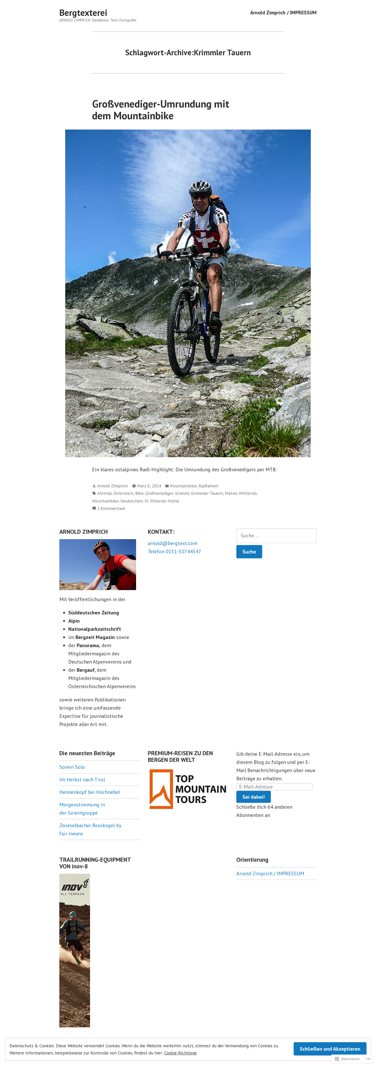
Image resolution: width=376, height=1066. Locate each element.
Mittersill (248, 493)
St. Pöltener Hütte (162, 501)
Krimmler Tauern (207, 493)
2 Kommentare (111, 508)
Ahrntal (104, 493)
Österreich (123, 493)
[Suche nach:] (276, 535)
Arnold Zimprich (112, 486)
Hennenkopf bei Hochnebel (89, 792)
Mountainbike (183, 486)
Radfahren (208, 486)
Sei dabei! (253, 797)
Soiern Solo (72, 767)
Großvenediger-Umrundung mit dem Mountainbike (160, 109)
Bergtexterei (83, 12)
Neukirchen (131, 501)
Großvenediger (159, 493)
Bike (139, 493)
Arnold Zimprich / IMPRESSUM (283, 13)
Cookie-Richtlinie (180, 1053)
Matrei (231, 493)
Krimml (182, 493)
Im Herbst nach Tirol (82, 779)
